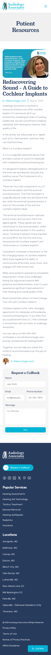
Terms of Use (10, 633)
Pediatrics (8, 520)
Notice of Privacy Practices (16, 639)
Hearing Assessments (14, 493)
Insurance (8, 525)
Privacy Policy (9, 627)
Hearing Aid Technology (15, 499)
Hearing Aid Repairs (13, 514)
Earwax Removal (11, 509)
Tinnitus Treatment (13, 504)
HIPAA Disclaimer (11, 645)
